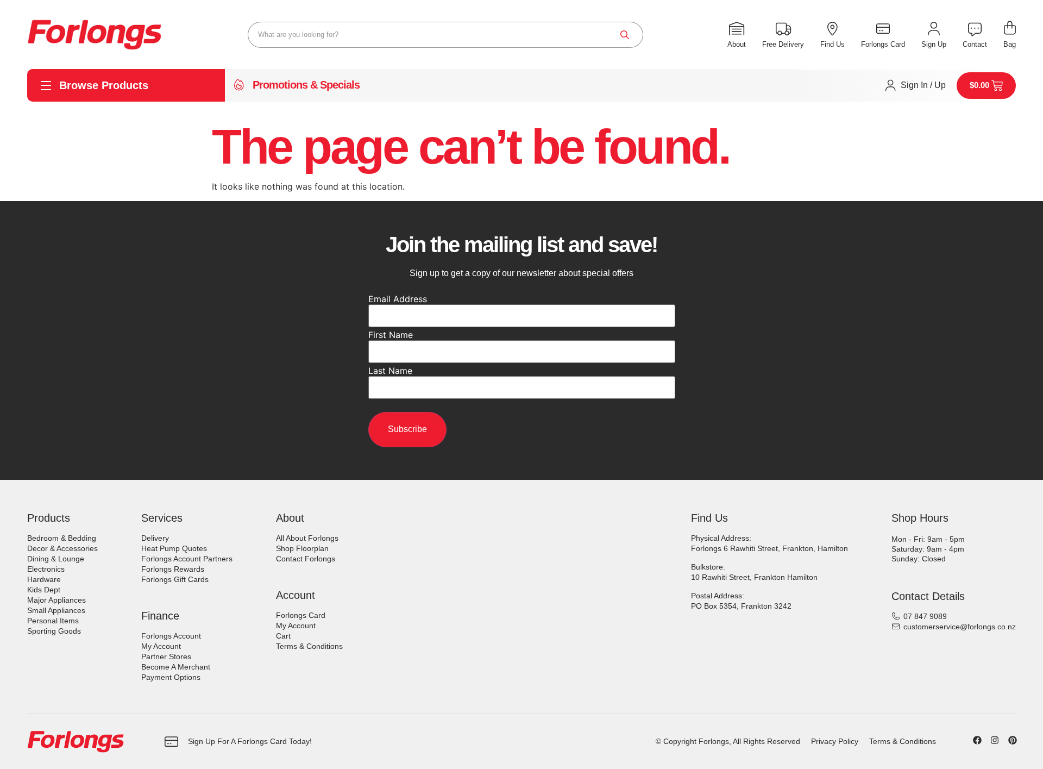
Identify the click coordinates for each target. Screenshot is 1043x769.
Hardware (44, 579)
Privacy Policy (834, 741)
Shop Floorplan (302, 548)
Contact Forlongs (305, 558)
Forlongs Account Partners (187, 558)
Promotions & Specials (306, 85)
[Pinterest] (1012, 740)
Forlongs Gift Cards (175, 579)
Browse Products (103, 85)
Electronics (46, 569)
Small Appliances (56, 610)
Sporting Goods (54, 631)
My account (161, 646)
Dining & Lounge (55, 558)
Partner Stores (166, 656)
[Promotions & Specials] (239, 85)
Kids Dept (43, 589)
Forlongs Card (300, 615)
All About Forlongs (307, 538)
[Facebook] (977, 740)
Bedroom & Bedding (61, 538)
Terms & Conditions (309, 646)
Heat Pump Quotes (174, 548)
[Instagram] (994, 740)
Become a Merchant (175, 667)
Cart (283, 636)
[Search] (624, 35)
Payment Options (170, 677)
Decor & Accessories (62, 548)
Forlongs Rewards (172, 569)
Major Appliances (56, 600)
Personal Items (53, 620)
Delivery (155, 538)
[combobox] (445, 35)
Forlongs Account (171, 636)
